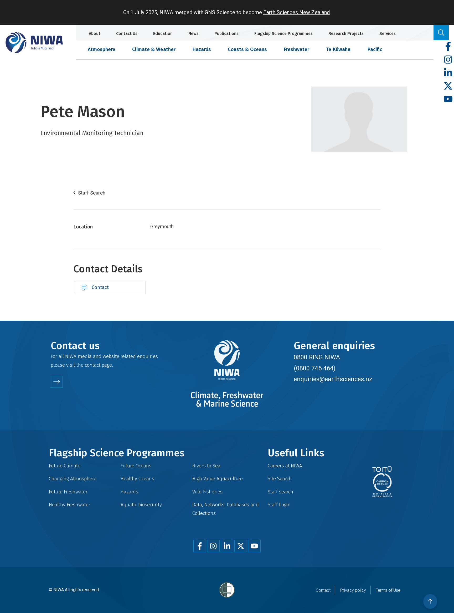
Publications (226, 33)
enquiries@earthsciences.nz (333, 379)
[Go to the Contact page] (57, 382)
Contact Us (126, 33)
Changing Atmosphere (72, 479)
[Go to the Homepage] (34, 42)
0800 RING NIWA (317, 357)
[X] (448, 86)
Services (387, 33)
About (94, 33)
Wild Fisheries (207, 492)
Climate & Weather (154, 49)
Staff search (280, 492)
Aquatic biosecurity (141, 505)
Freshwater (296, 49)
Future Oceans (136, 466)
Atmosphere (101, 49)
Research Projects (346, 33)
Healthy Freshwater (69, 505)
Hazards (201, 49)
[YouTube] (448, 99)
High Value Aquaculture (217, 479)
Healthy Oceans (137, 479)
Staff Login (279, 505)
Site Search (280, 479)
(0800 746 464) (315, 368)
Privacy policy (353, 590)
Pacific (374, 49)
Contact (100, 287)
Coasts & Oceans (247, 49)
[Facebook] (448, 47)
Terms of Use (388, 590)
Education (163, 33)
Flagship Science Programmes (283, 33)
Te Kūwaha (338, 49)
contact (92, 365)
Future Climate (64, 466)
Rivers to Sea (206, 466)
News (193, 33)
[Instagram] (448, 60)
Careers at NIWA (285, 466)
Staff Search (91, 193)
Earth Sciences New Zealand (296, 12)
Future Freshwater (68, 492)
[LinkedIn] (448, 73)
